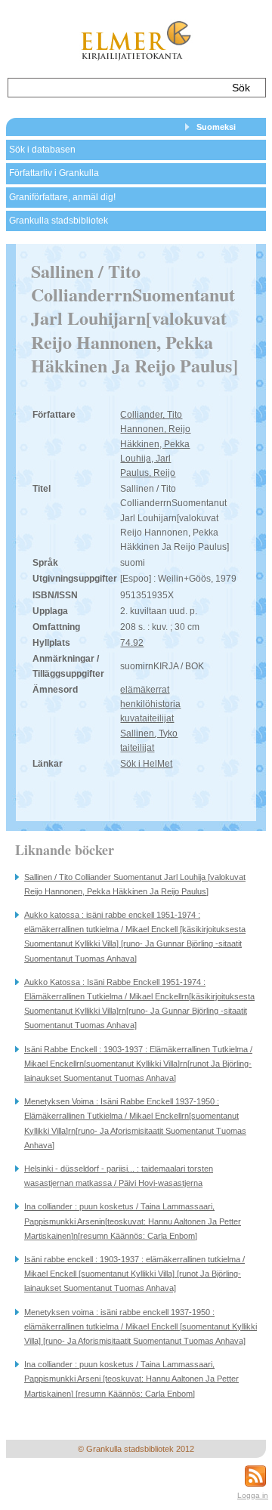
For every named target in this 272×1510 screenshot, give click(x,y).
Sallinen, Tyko (149, 733)
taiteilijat (137, 748)
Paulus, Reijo (147, 473)
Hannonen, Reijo (155, 429)
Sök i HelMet (146, 763)
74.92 (132, 643)
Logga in (252, 1495)
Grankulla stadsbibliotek (58, 220)
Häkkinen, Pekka (155, 444)
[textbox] (115, 88)
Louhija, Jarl (145, 458)
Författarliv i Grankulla (54, 173)
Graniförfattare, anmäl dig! (62, 197)
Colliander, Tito (151, 414)
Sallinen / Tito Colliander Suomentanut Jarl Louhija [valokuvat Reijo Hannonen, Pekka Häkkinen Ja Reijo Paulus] (135, 884)
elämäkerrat (144, 689)
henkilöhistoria (150, 704)
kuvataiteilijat (147, 718)
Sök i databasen (42, 149)
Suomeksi (216, 126)
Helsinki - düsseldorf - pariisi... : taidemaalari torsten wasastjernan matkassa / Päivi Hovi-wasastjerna (118, 1175)
